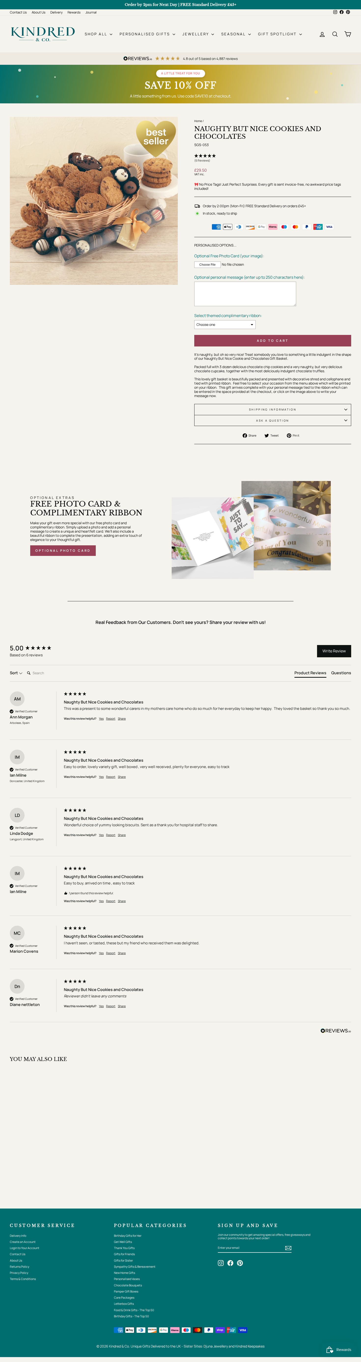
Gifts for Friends (124, 1254)
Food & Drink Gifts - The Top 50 (134, 1310)
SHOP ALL (97, 34)
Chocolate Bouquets (128, 1285)
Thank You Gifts (124, 1248)
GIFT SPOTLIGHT (278, 34)
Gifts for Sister (123, 1260)
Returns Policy (19, 1267)
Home (198, 121)
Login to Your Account (24, 1248)
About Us (38, 12)
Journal (91, 12)
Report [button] (110, 719)
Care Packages (124, 1297)
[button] (272, 158)
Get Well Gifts (123, 1242)
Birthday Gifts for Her (127, 1236)
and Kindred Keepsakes (246, 1346)
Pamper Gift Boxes (126, 1291)
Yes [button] (101, 719)
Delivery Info (18, 1236)
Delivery (56, 12)
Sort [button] (14, 672)
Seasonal (234, 34)
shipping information (272, 409)
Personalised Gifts (145, 34)
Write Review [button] (334, 651)
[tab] (310, 673)
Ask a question (272, 420)
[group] (35, 648)
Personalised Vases (127, 1279)
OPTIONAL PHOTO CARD (62, 550)
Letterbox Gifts (124, 1304)
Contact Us (18, 12)
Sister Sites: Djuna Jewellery (206, 1346)
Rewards (74, 12)
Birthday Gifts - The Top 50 (131, 1316)
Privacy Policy (19, 1273)
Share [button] (122, 719)
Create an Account (23, 1242)
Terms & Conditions (23, 1279)
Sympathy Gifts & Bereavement (134, 1267)
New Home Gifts (124, 1273)
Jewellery (196, 34)
